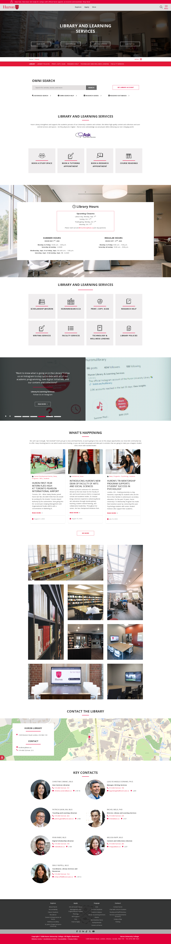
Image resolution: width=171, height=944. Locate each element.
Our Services (71, 44)
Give (94, 7)
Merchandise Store (97, 920)
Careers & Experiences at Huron (53, 918)
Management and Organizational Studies (75, 910)
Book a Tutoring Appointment (71, 164)
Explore (78, 7)
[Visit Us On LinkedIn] (83, 931)
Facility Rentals (96, 922)
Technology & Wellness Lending (99, 337)
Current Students (96, 909)
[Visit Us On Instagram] (80, 931)
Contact (118, 903)
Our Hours (41, 44)
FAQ (75, 919)
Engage (97, 903)
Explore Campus (97, 912)
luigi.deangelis (119, 791)
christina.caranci (63, 791)
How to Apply (76, 922)
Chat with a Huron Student (118, 909)
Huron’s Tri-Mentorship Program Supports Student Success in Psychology (121, 484)
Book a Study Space (42, 163)
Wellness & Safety (53, 922)
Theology (76, 914)
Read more (42, 409)
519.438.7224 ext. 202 (62, 816)
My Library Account (126, 87)
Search (91, 88)
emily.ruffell (64, 877)
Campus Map (118, 919)
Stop (10, 416)
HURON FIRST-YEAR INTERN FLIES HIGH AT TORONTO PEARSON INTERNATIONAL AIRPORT (45, 487)
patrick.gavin (64, 819)
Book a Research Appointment (100, 164)
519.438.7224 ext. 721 (62, 788)
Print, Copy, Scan (58, 64)
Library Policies (43, 64)
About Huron (53, 907)
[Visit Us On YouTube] (93, 931)
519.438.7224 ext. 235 (116, 816)
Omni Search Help (67, 96)
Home (31, 59)
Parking (118, 922)
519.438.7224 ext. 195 (62, 844)
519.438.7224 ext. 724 (62, 874)
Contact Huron (117, 907)
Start (5, 416)
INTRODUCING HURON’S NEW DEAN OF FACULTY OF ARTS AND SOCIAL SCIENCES (85, 483)
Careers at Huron (96, 925)
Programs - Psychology (121, 476)
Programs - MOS (37, 478)
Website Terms (37, 939)
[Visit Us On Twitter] (89, 931)
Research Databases (118, 96)
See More (85, 533)
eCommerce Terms (50, 939)
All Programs (76, 916)
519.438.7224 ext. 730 (116, 788)
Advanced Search (41, 96)
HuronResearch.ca (71, 309)
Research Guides (92, 96)
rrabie (60, 847)
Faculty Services (117, 64)
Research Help (73, 64)
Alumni (97, 917)
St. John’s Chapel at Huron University (53, 925)
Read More (36, 513)
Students (46, 478)
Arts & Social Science (75, 907)
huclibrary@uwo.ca (86, 228)
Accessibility (62, 939)
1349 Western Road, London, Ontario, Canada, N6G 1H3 (105, 939)
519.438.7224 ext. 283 (116, 844)
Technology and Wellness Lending (95, 64)
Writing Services (100, 44)
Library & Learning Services (96, 915)
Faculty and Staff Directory (118, 912)
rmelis (114, 819)
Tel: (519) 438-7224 (132, 939)
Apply (86, 7)
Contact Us (130, 44)
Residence (53, 915)
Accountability (53, 909)
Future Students (53, 912)
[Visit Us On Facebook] (77, 931)
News (55, 476)
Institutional (75, 476)
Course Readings (129, 163)
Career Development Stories (43, 476)
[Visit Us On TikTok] (86, 931)
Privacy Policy (72, 939)
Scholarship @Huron (42, 309)
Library (32, 64)
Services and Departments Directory (118, 915)
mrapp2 (114, 847)
